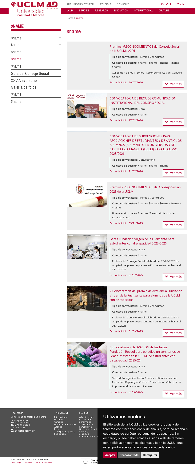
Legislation (60, 433)
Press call (59, 429)
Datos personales (43, 462)
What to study (86, 417)
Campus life (85, 426)
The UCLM (61, 412)
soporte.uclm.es (24, 431)
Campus (58, 421)
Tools (180, 4)
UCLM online (86, 424)
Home (70, 18)
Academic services (89, 436)
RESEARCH (101, 10)
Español (166, 4)
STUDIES (84, 10)
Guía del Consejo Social (30, 73)
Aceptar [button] (110, 455)
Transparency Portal (65, 431)
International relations (61, 418)
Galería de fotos (23, 87)
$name (17, 26)
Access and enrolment (85, 420)
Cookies (28, 462)
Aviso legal (16, 462)
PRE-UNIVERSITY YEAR (80, 4)
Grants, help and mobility (88, 430)
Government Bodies (65, 424)
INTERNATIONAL (143, 10)
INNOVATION (121, 10)
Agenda (58, 426)
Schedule (84, 433)
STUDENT (105, 4)
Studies (84, 412)
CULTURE (164, 10)
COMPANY (123, 4)
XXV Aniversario (24, 80)
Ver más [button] (176, 84)
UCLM (70, 10)
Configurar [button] (150, 455)
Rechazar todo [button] (129, 455)
